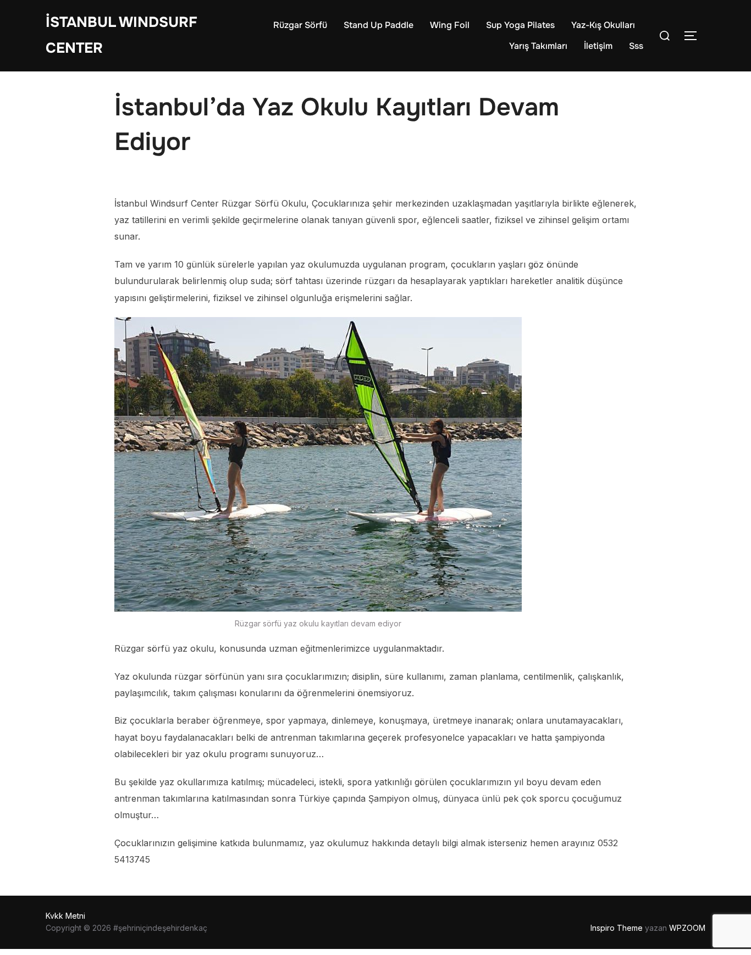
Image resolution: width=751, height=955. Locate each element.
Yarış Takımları (538, 46)
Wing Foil (450, 25)
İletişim (598, 46)
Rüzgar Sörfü (300, 25)
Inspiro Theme (616, 927)
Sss (636, 46)
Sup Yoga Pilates (520, 25)
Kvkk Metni (65, 915)
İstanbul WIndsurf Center (121, 35)
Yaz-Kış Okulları (603, 25)
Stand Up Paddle (378, 25)
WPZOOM (687, 927)
